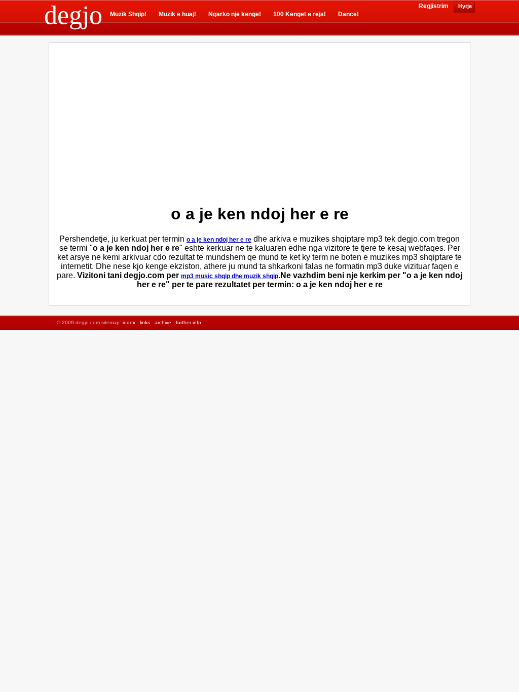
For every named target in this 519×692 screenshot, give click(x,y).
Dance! (348, 14)
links (145, 322)
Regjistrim (434, 6)
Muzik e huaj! (177, 14)
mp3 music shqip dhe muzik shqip (229, 276)
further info (188, 322)
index (129, 322)
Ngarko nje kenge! (234, 14)
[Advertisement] (173, 121)
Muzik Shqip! (128, 14)
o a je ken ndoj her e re (219, 239)
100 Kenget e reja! (299, 14)
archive (163, 322)
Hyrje (464, 6)
